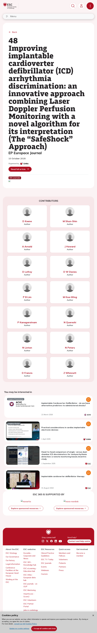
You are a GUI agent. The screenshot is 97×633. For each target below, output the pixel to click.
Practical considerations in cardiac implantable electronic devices (63, 428)
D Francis (27, 372)
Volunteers (63, 559)
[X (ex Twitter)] (47, 541)
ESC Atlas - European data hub (29, 577)
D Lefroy (27, 271)
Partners (62, 567)
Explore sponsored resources (25, 508)
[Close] (93, 615)
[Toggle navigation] (90, 5)
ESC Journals (46, 563)
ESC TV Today (47, 559)
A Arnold (27, 246)
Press (61, 570)
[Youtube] (60, 541)
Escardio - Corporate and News (29, 556)
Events (44, 567)
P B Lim (27, 297)
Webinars (45, 570)
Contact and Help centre (79, 541)
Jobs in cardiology (30, 610)
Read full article (18, 169)
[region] (48, 622)
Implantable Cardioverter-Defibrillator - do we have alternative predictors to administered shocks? (65, 404)
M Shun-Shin (70, 221)
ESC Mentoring (29, 590)
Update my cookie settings (19, 628)
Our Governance (12, 557)
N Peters (70, 347)
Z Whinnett (70, 372)
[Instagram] (43, 541)
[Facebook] (51, 541)
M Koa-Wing (70, 297)
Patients (62, 563)
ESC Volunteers (29, 600)
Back (14, 32)
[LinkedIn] (56, 541)
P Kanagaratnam (27, 322)
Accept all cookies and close (45, 628)
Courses (44, 574)
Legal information (13, 564)
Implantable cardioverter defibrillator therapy (62, 476)
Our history (10, 560)
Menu (13, 16)
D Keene (27, 221)
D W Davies (70, 271)
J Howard (70, 246)
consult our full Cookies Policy (25, 624)
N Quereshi (70, 322)
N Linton (27, 347)
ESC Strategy (11, 553)
